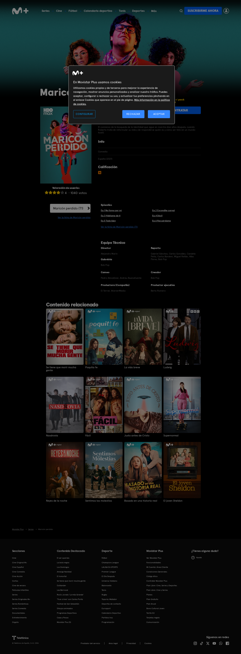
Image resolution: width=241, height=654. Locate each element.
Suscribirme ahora (203, 11)
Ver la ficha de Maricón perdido (74, 217)
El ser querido (63, 558)
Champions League (110, 562)
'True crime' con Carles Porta (70, 599)
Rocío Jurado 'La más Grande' (70, 595)
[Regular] (54, 192)
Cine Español (18, 567)
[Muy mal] (46, 192)
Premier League (109, 572)
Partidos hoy (107, 617)
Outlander (61, 585)
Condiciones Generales (156, 572)
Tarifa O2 (150, 613)
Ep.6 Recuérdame (161, 220)
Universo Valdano (109, 581)
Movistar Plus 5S (64, 622)
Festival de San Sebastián (68, 604)
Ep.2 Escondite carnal (163, 210)
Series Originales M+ (21, 599)
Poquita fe (91, 367)
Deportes (138, 10)
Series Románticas (20, 604)
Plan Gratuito (152, 599)
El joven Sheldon (172, 500)
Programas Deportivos (67, 613)
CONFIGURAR (84, 114)
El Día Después (108, 576)
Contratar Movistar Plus (156, 581)
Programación (108, 622)
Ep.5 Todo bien (108, 220)
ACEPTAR (159, 114)
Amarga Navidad (64, 572)
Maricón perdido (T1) (68, 208)
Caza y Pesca (62, 617)
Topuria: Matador (109, 599)
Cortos (15, 581)
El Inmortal (62, 576)
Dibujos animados (65, 608)
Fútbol (73, 10)
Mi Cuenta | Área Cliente (157, 567)
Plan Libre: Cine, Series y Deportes (161, 585)
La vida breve (132, 367)
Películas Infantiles (20, 590)
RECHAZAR (133, 114)
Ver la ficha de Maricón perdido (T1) (119, 226)
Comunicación (152, 622)
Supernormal (171, 435)
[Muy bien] (62, 192)
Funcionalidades (153, 562)
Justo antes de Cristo (136, 435)
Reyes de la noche (56, 500)
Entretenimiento (19, 617)
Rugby (104, 595)
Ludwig (167, 367)
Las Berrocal (62, 590)
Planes (149, 595)
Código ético (152, 576)
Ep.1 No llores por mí (111, 210)
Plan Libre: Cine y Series (157, 590)
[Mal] (50, 192)
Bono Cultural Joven (155, 608)
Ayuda (199, 557)
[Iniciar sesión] (226, 11)
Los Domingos (63, 567)
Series (46, 10)
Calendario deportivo (98, 10)
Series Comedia (19, 608)
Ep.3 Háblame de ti (110, 215)
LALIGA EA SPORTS (110, 567)
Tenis (122, 10)
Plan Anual (151, 604)
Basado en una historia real (140, 500)
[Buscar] (181, 10)
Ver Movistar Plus (153, 558)
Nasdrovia (52, 435)
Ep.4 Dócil (157, 215)
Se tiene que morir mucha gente (61, 369)
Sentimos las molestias (98, 500)
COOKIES (147, 643)
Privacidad (131, 643)
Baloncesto (106, 585)
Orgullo (15, 622)
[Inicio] (20, 10)
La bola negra (63, 562)
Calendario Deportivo (111, 613)
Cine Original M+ (19, 562)
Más (154, 11)
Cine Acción (17, 576)
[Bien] (58, 192)
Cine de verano (19, 585)
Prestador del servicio (90, 643)
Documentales (18, 613)
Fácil (88, 435)
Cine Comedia (18, 572)
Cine (59, 10)
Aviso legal (113, 643)
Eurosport (106, 608)
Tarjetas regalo (153, 617)
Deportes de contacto (111, 604)
